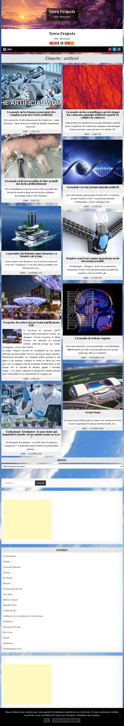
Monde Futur (32, 72)
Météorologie (10, 600)
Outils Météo (10, 610)
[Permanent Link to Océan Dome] (93, 386)
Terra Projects (62, 11)
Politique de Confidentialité (66, 720)
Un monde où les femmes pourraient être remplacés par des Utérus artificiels (31, 113)
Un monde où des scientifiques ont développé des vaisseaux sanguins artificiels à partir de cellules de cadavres (93, 114)
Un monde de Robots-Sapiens (92, 338)
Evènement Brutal (12, 589)
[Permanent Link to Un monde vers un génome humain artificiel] (93, 162)
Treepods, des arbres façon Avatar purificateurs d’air (31, 324)
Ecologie (7, 578)
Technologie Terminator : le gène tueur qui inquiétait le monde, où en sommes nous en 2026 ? (31, 434)
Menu (9, 49)
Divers (94, 371)
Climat (6, 561)
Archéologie (9, 556)
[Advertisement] (27, 519)
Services (7, 632)
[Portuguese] (68, 43)
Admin (25, 131)
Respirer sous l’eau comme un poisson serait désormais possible (92, 259)
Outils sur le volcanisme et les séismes (23, 616)
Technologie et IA (94, 219)
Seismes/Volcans (12, 627)
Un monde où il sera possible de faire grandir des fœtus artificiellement (31, 182)
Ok (47, 720)
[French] (60, 43)
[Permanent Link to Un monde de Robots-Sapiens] (93, 309)
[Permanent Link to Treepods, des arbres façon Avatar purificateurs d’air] (31, 297)
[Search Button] (119, 49)
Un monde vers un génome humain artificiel (93, 187)
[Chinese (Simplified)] (51, 43)
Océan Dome (93, 412)
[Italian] (64, 43)
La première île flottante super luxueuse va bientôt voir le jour (31, 255)
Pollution (32, 392)
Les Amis (8, 594)
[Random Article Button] (110, 49)
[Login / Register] (114, 49)
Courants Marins (12, 567)
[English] (56, 43)
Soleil (6, 638)
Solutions (33, 213)
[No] (120, 717)
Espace (7, 583)
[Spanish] (72, 43)
